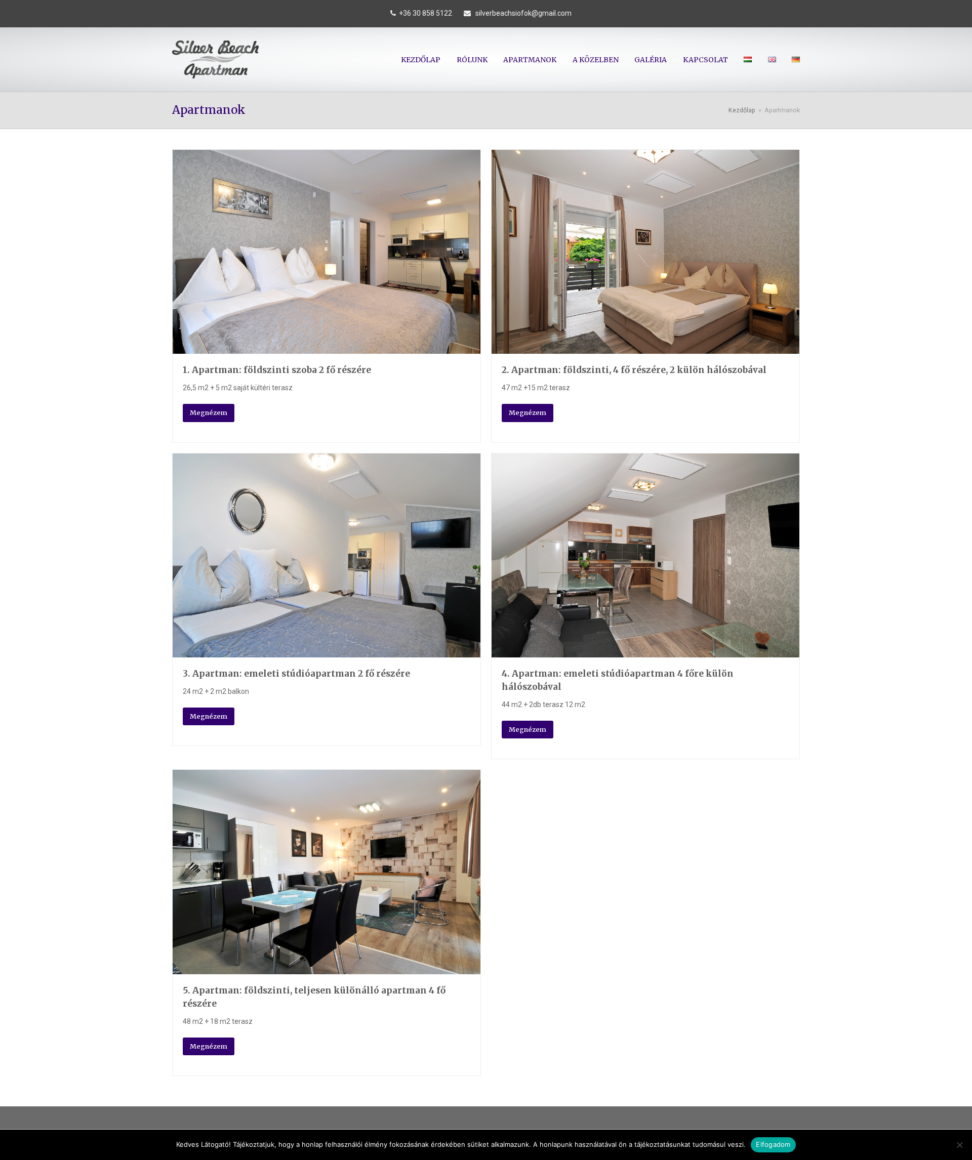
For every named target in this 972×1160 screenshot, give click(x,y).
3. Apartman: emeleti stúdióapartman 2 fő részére (296, 673)
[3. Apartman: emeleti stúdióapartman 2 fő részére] (326, 651)
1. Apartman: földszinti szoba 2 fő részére (277, 370)
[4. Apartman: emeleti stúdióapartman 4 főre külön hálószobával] (645, 651)
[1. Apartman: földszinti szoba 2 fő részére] (326, 348)
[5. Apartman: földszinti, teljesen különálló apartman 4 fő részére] (326, 968)
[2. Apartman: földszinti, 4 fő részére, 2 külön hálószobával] (645, 348)
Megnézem (208, 412)
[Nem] (959, 1145)
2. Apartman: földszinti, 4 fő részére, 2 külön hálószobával (634, 370)
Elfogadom (773, 1144)
